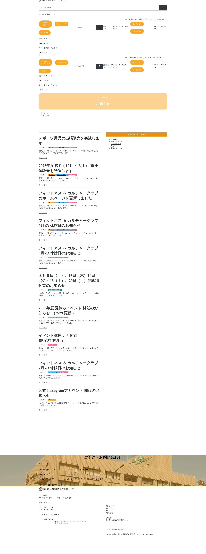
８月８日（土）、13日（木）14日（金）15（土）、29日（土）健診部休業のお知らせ (69, 280)
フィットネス (61, 24)
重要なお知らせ (117, 148)
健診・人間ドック (45, 24)
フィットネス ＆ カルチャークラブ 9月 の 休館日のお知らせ (69, 223)
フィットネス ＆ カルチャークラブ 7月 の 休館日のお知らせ (69, 365)
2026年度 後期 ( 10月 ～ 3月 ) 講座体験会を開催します (68, 168)
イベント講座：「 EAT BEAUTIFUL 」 (58, 338)
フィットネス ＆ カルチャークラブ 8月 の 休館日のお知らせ (69, 250)
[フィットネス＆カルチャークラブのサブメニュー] (129, 27)
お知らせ (52, 147)
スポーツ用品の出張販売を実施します (69, 140)
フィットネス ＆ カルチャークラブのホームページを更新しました (68, 195)
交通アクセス (137, 24)
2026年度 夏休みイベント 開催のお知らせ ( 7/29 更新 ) (68, 310)
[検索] (163, 7)
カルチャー (44, 32)
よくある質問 (137, 31)
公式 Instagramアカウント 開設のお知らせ (69, 393)
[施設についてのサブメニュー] (110, 27)
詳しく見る (43, 158)
